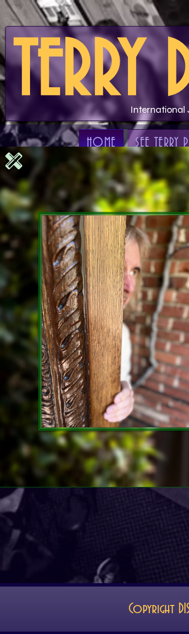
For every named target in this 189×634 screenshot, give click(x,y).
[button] (13, 161)
